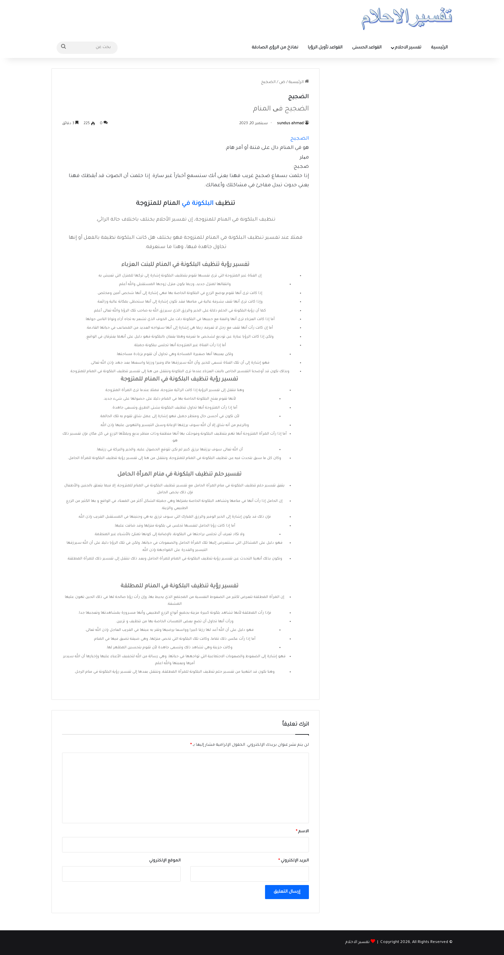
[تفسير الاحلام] (407, 19)
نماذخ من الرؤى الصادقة (275, 47)
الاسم (302, 831)
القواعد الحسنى (367, 47)
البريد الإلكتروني (293, 861)
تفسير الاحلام (408, 47)
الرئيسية (439, 47)
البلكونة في (198, 203)
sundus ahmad (290, 123)
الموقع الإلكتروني (165, 861)
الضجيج (299, 139)
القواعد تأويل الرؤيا (325, 47)
